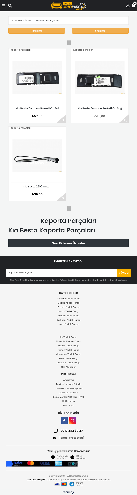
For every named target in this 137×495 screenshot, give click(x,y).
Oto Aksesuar (68, 367)
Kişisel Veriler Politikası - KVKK (69, 397)
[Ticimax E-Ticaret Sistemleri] (69, 492)
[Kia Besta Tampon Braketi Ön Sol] (37, 77)
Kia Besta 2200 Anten (37, 186)
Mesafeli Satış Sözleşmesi (69, 388)
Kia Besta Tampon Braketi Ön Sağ (100, 108)
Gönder (124, 272)
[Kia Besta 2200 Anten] (37, 156)
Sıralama (100, 30)
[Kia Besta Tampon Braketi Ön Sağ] (100, 77)
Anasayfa (68, 380)
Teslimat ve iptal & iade (68, 384)
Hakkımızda (68, 401)
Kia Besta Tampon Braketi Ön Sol (37, 108)
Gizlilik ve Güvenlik (68, 392)
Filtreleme (36, 30)
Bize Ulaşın (68, 405)
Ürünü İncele (61, 118)
